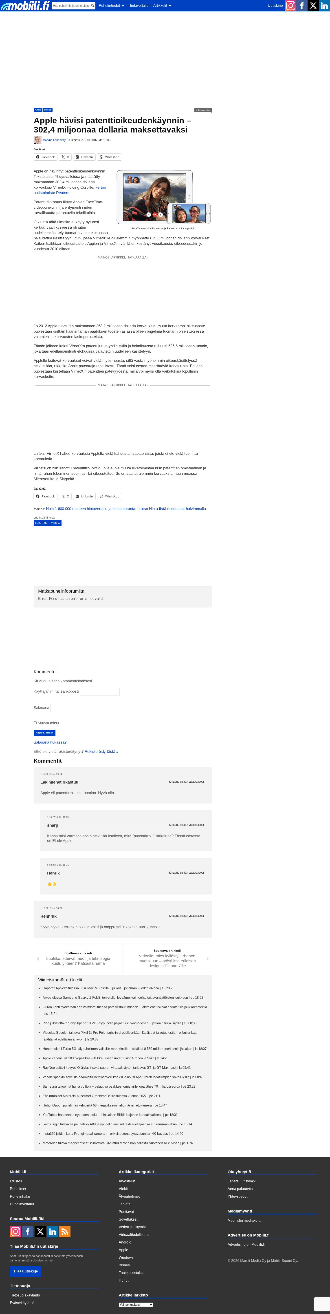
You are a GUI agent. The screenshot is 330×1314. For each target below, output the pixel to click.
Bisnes (47, 109)
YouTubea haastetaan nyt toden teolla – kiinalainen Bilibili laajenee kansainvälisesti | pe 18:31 (110, 1115)
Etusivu (16, 1181)
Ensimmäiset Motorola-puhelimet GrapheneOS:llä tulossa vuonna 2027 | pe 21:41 (102, 1096)
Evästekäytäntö (22, 1303)
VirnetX (55, 522)
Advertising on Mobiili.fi (246, 1244)
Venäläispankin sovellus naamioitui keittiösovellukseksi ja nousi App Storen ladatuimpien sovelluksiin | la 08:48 (123, 1077)
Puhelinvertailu (22, 1204)
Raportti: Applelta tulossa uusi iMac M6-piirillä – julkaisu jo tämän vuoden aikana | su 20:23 (108, 988)
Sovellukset (128, 1219)
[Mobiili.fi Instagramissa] (290, 5)
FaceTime (41, 522)
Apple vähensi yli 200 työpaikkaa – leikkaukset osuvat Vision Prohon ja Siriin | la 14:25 (105, 1058)
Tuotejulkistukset (132, 1273)
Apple (38, 109)
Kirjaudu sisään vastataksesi (186, 782)
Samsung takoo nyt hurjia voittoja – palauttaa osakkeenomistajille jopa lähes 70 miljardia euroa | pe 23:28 (119, 1086)
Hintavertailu (138, 5)
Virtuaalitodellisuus (134, 1235)
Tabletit (124, 1204)
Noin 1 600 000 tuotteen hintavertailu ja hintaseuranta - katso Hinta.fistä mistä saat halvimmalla (126, 509)
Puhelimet (18, 1189)
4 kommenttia (203, 110)
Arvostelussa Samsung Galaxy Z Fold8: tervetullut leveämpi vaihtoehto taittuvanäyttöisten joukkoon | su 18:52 (123, 997)
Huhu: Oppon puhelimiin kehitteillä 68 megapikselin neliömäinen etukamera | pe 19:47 (105, 1105)
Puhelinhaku (20, 1196)
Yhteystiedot (237, 1196)
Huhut (123, 1280)
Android (125, 1242)
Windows (126, 1257)
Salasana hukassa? (50, 742)
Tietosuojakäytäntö (25, 1295)
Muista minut (48, 723)
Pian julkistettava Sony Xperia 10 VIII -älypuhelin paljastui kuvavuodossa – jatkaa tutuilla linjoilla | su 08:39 (119, 1023)
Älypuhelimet (129, 1196)
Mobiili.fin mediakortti (244, 1220)
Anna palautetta (240, 1189)
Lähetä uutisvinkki (242, 1181)
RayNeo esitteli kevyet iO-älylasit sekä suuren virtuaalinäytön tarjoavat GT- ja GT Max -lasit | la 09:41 (117, 1067)
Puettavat (126, 1212)
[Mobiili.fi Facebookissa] (302, 5)
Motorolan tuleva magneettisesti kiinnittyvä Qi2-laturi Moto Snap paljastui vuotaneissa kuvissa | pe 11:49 (118, 1143)
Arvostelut (127, 1181)
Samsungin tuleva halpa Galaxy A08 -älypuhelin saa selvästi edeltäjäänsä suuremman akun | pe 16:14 (117, 1124)
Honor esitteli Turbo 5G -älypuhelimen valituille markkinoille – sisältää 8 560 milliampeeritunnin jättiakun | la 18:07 (125, 1049)
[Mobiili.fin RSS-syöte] (64, 1232)
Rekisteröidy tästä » (101, 751)
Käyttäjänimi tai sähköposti (56, 691)
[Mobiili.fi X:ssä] (313, 5)
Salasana (41, 708)
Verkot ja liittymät (132, 1227)
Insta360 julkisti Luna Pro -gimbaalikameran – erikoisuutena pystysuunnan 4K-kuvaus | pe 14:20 (113, 1133)
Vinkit (123, 1189)
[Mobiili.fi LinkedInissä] (324, 5)
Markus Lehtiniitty (54, 140)
